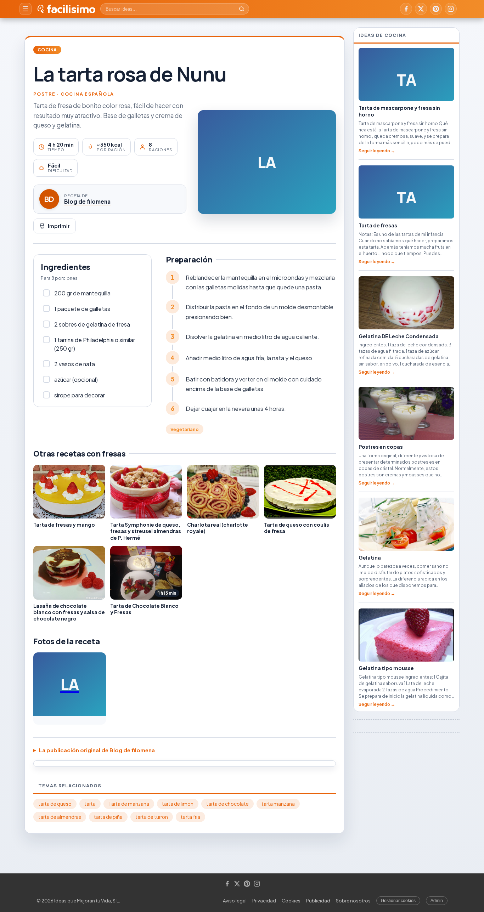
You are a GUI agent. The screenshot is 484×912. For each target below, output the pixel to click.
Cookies (291, 900)
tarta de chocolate (227, 804)
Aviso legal (235, 900)
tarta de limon (177, 804)
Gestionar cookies (398, 900)
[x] (421, 9)
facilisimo (71, 9)
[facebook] (406, 9)
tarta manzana (278, 804)
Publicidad (318, 900)
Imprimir (59, 226)
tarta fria (190, 817)
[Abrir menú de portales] (25, 9)
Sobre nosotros (353, 900)
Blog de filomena (87, 201)
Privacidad (264, 900)
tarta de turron (151, 817)
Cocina (47, 49)
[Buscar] (242, 9)
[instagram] (451, 9)
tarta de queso (55, 804)
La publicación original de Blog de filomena (97, 750)
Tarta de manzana (128, 804)
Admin (436, 900)
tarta (90, 804)
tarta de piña (108, 817)
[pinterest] (436, 9)
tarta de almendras (59, 817)
